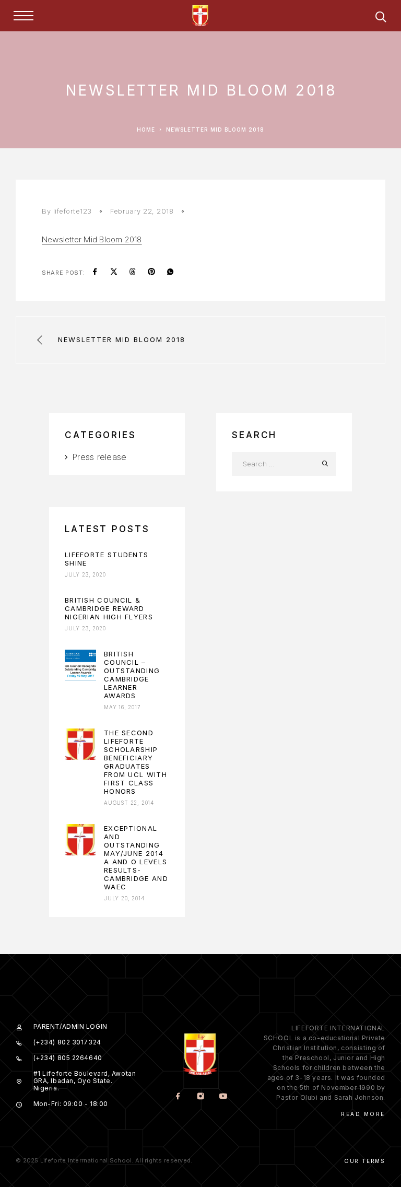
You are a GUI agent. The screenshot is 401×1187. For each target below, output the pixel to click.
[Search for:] (272, 464)
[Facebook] (178, 1097)
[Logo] (200, 15)
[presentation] (80, 665)
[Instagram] (200, 1097)
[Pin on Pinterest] (151, 272)
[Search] (380, 18)
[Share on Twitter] (113, 272)
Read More (363, 1114)
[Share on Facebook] (95, 272)
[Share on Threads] (132, 272)
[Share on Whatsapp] (170, 272)
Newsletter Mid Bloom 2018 (92, 239)
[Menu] (23, 15)
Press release (99, 457)
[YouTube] (222, 1097)
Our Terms (364, 1161)
